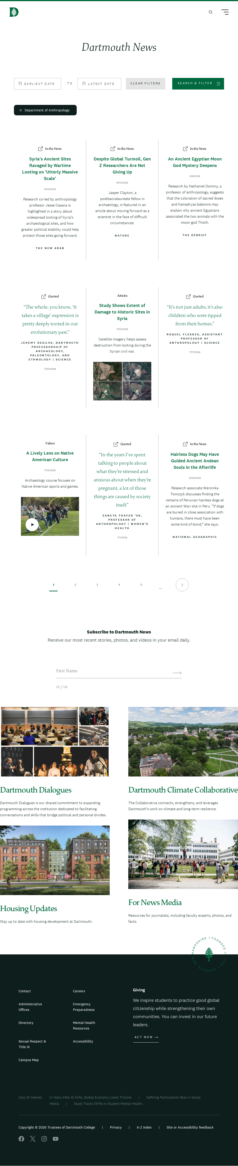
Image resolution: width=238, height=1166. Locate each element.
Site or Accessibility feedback (190, 1127)
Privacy (116, 1127)
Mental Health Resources (84, 1025)
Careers (79, 991)
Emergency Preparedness (84, 1007)
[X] (33, 1140)
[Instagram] (44, 1140)
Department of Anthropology (47, 110)
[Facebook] (21, 1140)
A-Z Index (144, 1127)
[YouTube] (55, 1140)
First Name (66, 671)
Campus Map (29, 1060)
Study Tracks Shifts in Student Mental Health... (109, 1103)
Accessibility (83, 1041)
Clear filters (146, 83)
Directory (26, 1022)
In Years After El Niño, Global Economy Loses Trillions (91, 1097)
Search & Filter (195, 83)
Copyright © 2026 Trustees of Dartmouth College (57, 1127)
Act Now (144, 1037)
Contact (25, 991)
